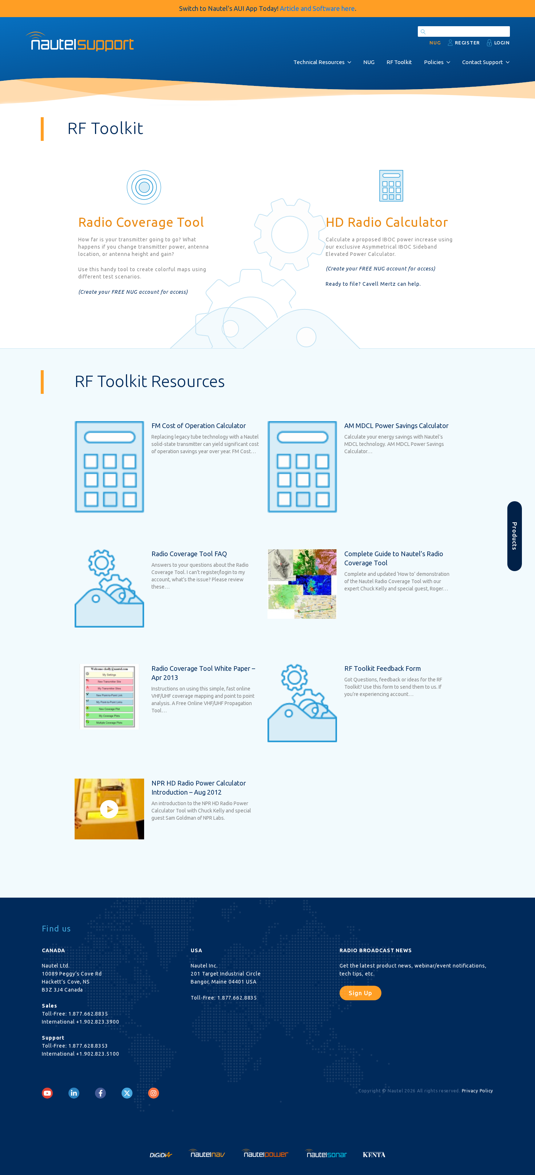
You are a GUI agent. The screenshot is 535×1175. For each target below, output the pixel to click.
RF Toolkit (399, 62)
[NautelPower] (265, 1152)
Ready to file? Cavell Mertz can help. (373, 284)
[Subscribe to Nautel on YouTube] (47, 1093)
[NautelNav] (207, 1152)
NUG (368, 62)
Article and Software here (317, 8)
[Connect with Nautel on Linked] (74, 1093)
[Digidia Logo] (161, 1152)
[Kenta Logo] (374, 1152)
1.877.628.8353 (88, 1046)
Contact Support (482, 62)
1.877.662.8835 (88, 1014)
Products (514, 536)
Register (467, 42)
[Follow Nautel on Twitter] (127, 1093)
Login (502, 42)
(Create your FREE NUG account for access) (133, 292)
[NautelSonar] (326, 1152)
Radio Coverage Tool (141, 222)
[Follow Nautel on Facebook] (101, 1093)
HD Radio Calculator (387, 222)
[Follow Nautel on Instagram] (153, 1093)
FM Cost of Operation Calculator (198, 425)
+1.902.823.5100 (97, 1054)
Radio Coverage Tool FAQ (189, 553)
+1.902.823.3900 (97, 1022)
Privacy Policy (478, 1090)
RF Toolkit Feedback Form (382, 668)
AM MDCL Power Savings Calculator (396, 425)
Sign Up (360, 992)
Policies (434, 62)
